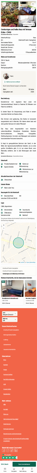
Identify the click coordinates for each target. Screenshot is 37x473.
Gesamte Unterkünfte (9, 349)
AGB (4, 384)
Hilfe (4, 404)
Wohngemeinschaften (9, 335)
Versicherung (7, 424)
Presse (5, 369)
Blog (4, 360)
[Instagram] (7, 451)
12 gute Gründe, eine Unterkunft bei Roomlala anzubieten (16, 440)
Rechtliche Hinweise (8, 379)
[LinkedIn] (15, 451)
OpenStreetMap (30, 262)
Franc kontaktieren (24, 464)
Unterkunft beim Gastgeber (11, 330)
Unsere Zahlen (7, 389)
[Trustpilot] (9, 460)
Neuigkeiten (6, 394)
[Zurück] (4, 6)
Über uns (5, 414)
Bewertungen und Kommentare (12, 434)
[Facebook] (3, 451)
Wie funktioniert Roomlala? (10, 419)
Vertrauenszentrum (8, 429)
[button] (3, 225)
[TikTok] (11, 451)
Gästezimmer (7, 344)
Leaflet (22, 262)
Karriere (5, 364)
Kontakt (5, 409)
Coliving (5, 339)
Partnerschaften (7, 374)
